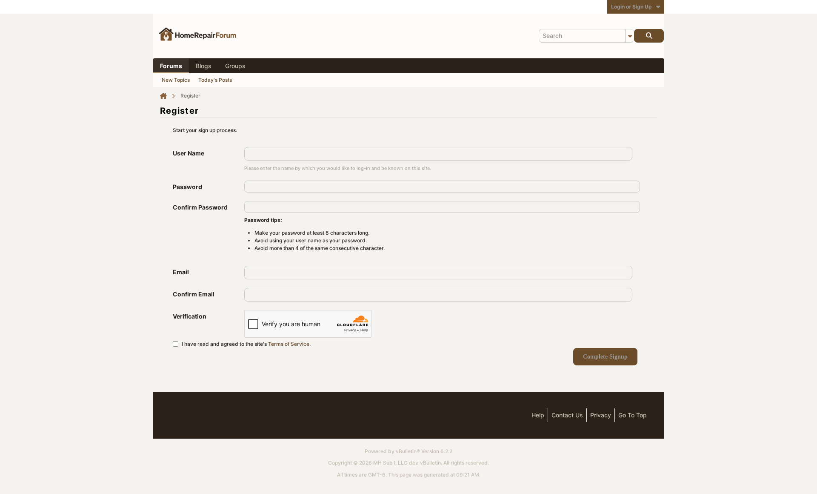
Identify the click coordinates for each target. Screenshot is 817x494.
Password (187, 186)
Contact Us (567, 415)
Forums (171, 65)
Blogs (203, 65)
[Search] (649, 36)
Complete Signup (605, 356)
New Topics (176, 80)
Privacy (600, 415)
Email (181, 272)
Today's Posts (215, 80)
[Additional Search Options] (629, 36)
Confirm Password (200, 207)
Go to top (632, 415)
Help (537, 415)
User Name (188, 153)
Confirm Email (193, 294)
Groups (235, 65)
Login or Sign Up (631, 6)
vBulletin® (408, 451)
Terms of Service (288, 343)
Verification (189, 316)
